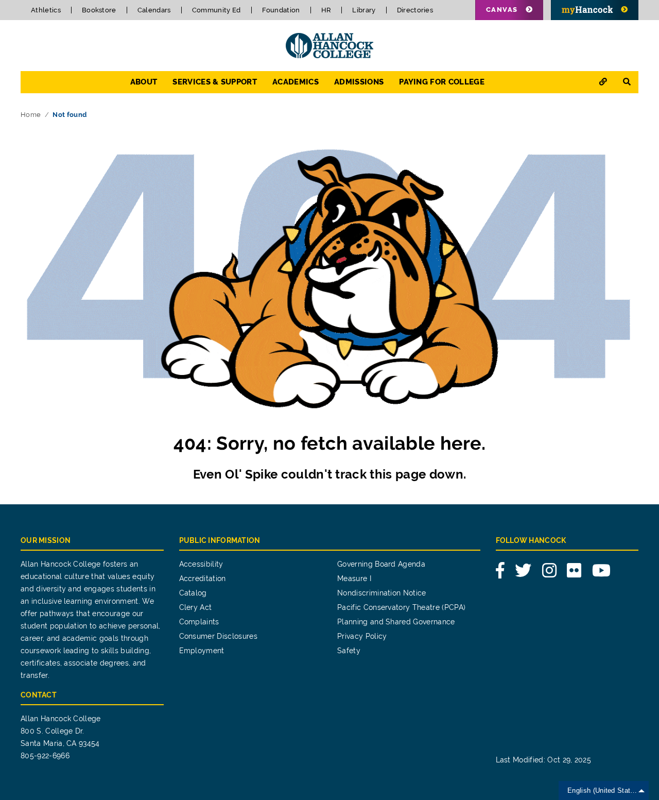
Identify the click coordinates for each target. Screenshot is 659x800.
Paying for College (441, 82)
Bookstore (99, 10)
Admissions (359, 82)
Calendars (154, 10)
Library (363, 10)
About (144, 82)
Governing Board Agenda (381, 564)
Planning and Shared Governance (396, 622)
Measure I (354, 578)
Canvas (502, 9)
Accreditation (202, 578)
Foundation (281, 10)
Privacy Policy (362, 636)
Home (31, 114)
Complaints (199, 622)
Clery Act (195, 607)
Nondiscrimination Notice (381, 593)
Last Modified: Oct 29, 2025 (544, 760)
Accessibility (201, 564)
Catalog (193, 593)
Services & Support (214, 82)
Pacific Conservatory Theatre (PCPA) (401, 607)
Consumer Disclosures (218, 636)
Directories (415, 10)
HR (326, 10)
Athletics (46, 10)
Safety (348, 650)
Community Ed (216, 10)
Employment (201, 650)
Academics (295, 82)
